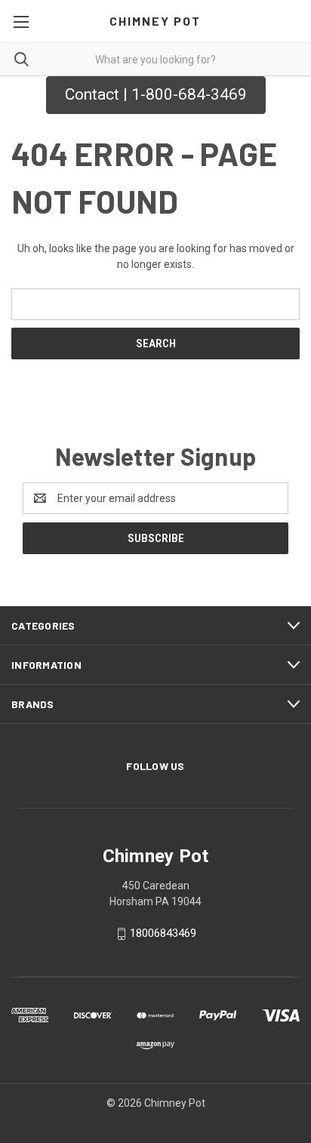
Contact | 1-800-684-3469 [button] (156, 94)
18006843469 (163, 933)
